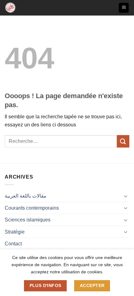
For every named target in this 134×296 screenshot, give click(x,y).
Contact (13, 243)
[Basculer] (125, 196)
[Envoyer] (123, 141)
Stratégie (15, 232)
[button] (124, 8)
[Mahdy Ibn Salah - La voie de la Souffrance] (15, 8)
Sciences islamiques (27, 219)
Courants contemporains (32, 208)
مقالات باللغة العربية (25, 195)
